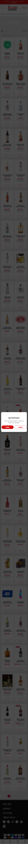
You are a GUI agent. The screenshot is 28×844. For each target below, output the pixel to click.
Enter (8, 427)
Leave (20, 427)
